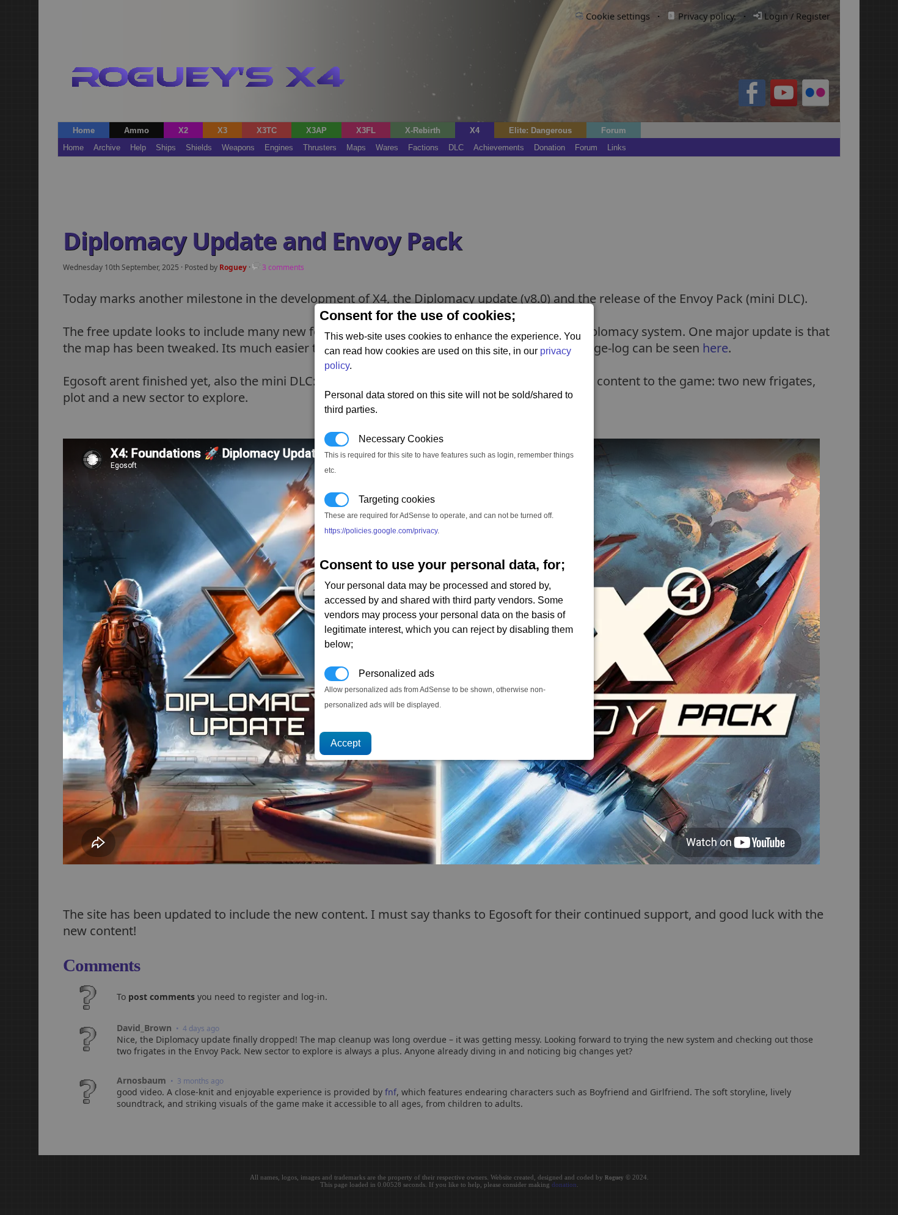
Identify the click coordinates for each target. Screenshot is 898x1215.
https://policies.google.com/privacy (380, 531)
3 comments (282, 267)
